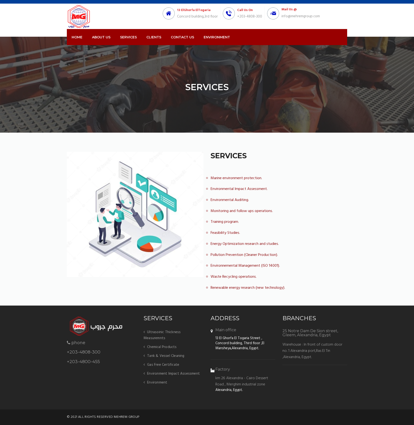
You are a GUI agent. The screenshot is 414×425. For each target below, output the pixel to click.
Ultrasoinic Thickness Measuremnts (162, 335)
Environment (217, 37)
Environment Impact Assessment (173, 374)
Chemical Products (162, 347)
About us (101, 37)
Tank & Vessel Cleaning (165, 356)
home (77, 37)
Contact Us (182, 37)
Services (128, 37)
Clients (153, 37)
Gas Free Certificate (163, 365)
